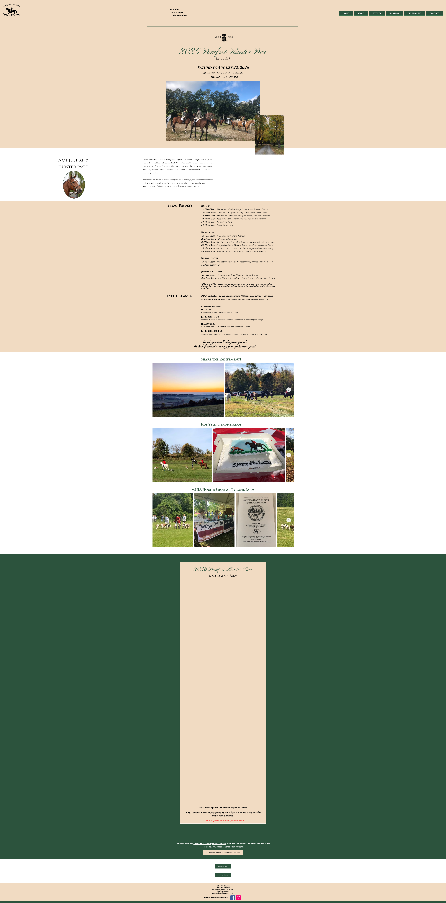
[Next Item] (288, 389)
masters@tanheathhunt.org (223, 893)
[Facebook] (232, 897)
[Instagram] (238, 897)
